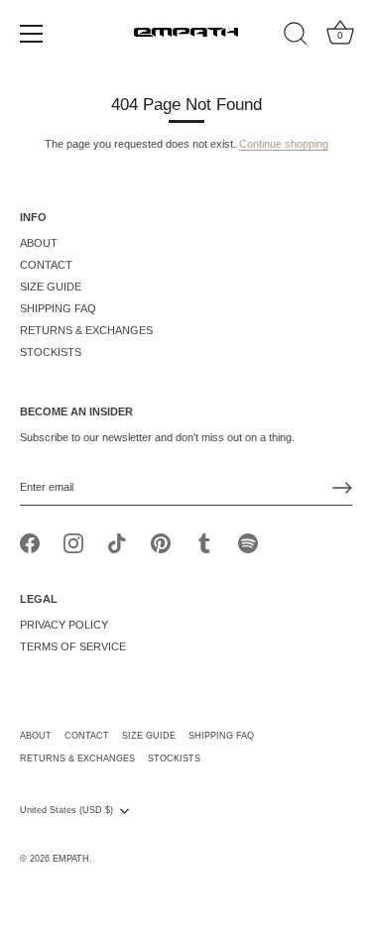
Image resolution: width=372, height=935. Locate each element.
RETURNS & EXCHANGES (86, 330)
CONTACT (46, 265)
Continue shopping (283, 144)
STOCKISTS (50, 352)
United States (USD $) (66, 810)
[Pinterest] (161, 542)
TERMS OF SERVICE (73, 646)
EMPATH (71, 859)
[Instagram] (73, 542)
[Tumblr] (204, 542)
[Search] (295, 36)
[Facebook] (30, 542)
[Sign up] (342, 488)
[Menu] (32, 34)
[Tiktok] (117, 542)
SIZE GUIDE (50, 286)
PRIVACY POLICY (64, 625)
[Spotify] (248, 542)
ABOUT (39, 243)
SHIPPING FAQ (58, 308)
